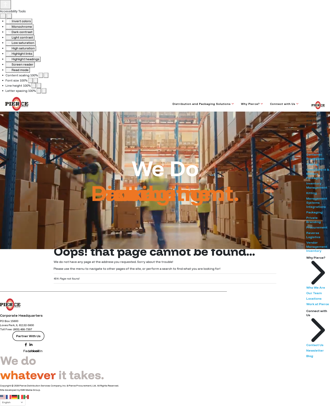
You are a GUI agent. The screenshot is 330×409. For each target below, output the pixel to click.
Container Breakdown (315, 156)
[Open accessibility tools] (5, 4)
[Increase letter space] (44, 90)
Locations (314, 299)
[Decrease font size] (30, 80)
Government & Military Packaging (317, 174)
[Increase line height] (39, 85)
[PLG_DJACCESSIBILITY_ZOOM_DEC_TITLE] (41, 75)
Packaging (314, 212)
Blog (309, 356)
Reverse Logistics (313, 235)
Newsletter (315, 350)
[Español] (26, 397)
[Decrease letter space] (39, 90)
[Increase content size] (46, 75)
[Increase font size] (35, 80)
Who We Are (315, 288)
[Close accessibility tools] (9, 16)
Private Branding (313, 220)
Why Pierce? (250, 104)
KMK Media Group (30, 390)
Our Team (314, 293)
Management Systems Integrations (316, 203)
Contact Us (314, 345)
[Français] (9, 397)
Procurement (316, 227)
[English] (3, 397)
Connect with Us (282, 104)
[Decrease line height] (33, 85)
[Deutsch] (15, 397)
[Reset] (3, 16)
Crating (312, 164)
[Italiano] (20, 397)
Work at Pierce (317, 304)
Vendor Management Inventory (316, 247)
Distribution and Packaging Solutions (202, 104)
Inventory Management (316, 185)
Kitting (311, 193)
